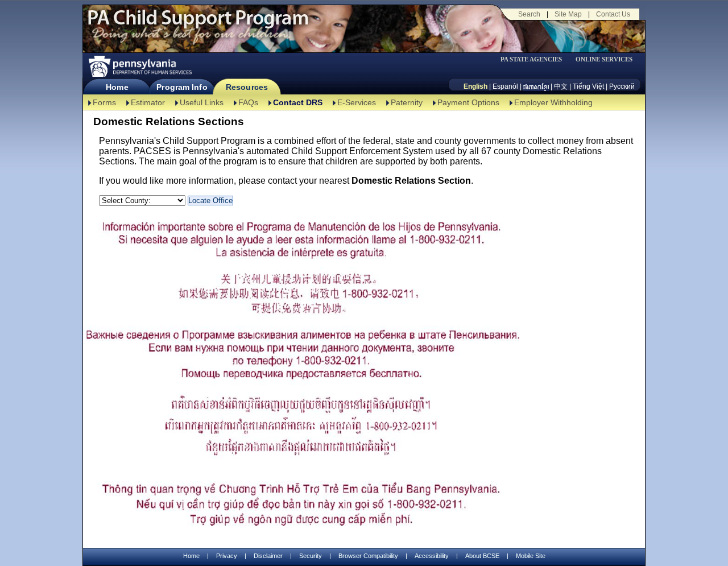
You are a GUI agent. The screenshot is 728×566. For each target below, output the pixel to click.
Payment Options (468, 102)
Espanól (505, 86)
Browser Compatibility (368, 555)
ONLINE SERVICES (604, 59)
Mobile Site (530, 555)
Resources (247, 87)
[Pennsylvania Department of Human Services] (139, 66)
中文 (561, 86)
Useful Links (202, 102)
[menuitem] (535, 59)
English (475, 86)
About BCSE (482, 555)
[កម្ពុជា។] (536, 86)
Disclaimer (268, 555)
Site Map (568, 14)
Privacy (226, 556)
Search (529, 14)
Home (117, 87)
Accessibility (432, 555)
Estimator (148, 102)
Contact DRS (297, 102)
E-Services (356, 102)
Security (310, 555)
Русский (622, 86)
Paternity (407, 102)
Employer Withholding (553, 102)
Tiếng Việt (588, 86)
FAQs (248, 102)
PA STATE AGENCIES (531, 59)
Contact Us (613, 14)
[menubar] (535, 59)
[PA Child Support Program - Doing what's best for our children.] (198, 24)
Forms (104, 102)
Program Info (181, 87)
